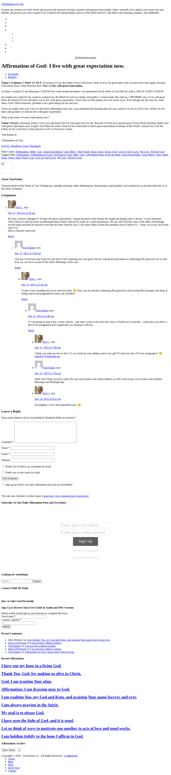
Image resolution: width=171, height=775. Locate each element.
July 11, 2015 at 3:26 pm (28, 253)
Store (11, 764)
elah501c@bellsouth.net (47, 356)
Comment (7, 442)
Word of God (157, 151)
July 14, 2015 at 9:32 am (48, 399)
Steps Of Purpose (17, 643)
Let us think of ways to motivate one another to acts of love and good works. (66, 728)
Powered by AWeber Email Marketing (86, 557)
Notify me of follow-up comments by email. (28, 466)
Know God (111, 151)
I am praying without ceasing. (46, 643)
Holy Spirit (84, 151)
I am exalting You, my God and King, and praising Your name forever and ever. (68, 640)
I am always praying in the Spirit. (30, 705)
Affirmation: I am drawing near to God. (35, 689)
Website (5, 460)
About (11, 758)
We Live (144, 151)
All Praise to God (62, 154)
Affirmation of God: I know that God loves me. (49, 652)
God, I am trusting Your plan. (26, 681)
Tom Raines (29, 247)
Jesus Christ (97, 151)
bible (75, 154)
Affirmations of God (41, 154)
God (39, 151)
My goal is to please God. (22, 713)
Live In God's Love (128, 151)
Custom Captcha (11, 619)
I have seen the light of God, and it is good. (37, 720)
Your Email (8, 616)
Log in (67, 755)
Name (5, 447)
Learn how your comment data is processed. (66, 496)
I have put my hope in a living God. (31, 666)
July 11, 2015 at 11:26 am (21, 213)
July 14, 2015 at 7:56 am (48, 373)
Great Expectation (52, 151)
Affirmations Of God (12, 4)
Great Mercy (69, 151)
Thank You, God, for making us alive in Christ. (41, 673)
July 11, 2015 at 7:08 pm (48, 347)
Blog (10, 761)
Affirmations (22, 151)
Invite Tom (14, 767)
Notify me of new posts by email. (22, 472)
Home (74, 755)
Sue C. (19, 207)
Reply (11, 236)
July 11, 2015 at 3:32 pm (34, 284)
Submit (6, 626)
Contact (12, 770)
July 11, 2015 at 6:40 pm (41, 316)
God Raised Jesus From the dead (103, 154)
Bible (33, 151)
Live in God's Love (45, 157)
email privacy (92, 551)
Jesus (4, 157)
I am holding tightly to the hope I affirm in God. (42, 736)
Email (5, 454)
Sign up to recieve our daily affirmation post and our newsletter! (38, 484)
